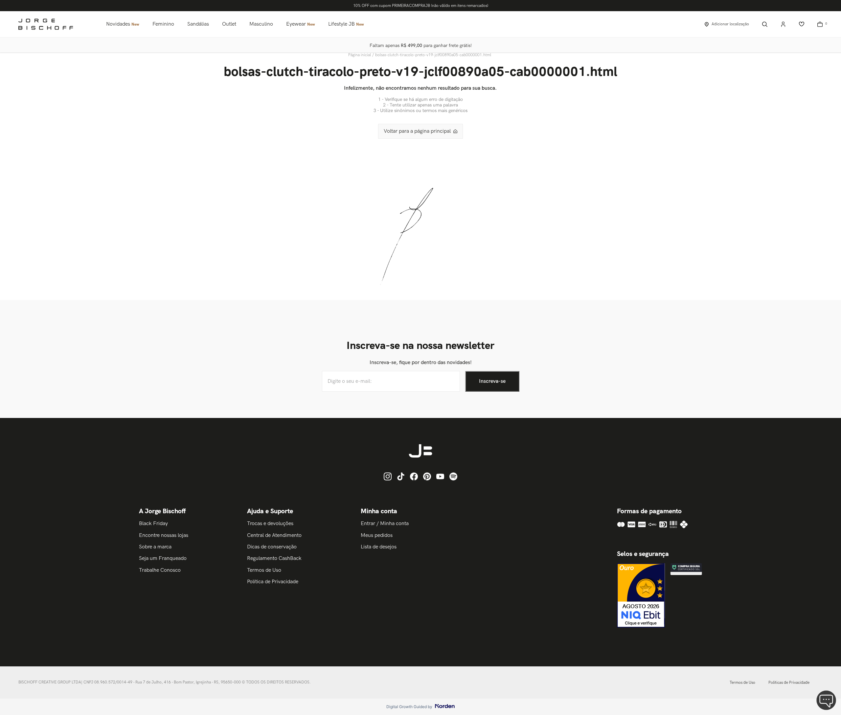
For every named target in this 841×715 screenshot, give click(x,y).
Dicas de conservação (272, 547)
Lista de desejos (379, 547)
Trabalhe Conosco (160, 570)
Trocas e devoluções (270, 523)
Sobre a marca (155, 547)
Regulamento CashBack (274, 558)
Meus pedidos (377, 535)
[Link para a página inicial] (360, 55)
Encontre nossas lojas (163, 535)
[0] (820, 24)
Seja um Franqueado (163, 558)
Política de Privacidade (272, 582)
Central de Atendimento (274, 535)
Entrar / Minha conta (385, 523)
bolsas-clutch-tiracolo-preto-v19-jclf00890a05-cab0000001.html (433, 55)
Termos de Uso (264, 570)
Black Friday (153, 523)
